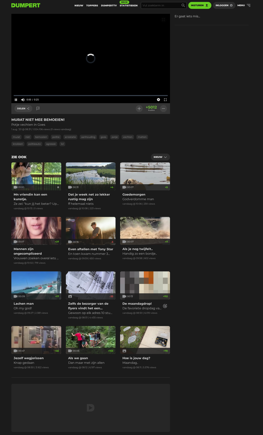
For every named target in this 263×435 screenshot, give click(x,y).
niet (27, 137)
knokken (18, 143)
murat (16, 137)
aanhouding (88, 137)
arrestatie (70, 137)
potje (115, 137)
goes (103, 137)
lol (62, 143)
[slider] (91, 95)
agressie (51, 143)
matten (142, 137)
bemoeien (41, 137)
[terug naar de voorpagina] (25, 5)
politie (55, 137)
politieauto (34, 143)
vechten (127, 137)
